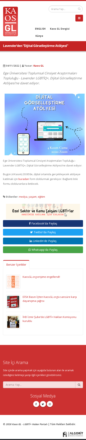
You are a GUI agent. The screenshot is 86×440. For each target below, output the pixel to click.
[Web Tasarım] (73, 433)
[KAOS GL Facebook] (36, 404)
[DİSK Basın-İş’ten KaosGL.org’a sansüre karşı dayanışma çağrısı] (13, 301)
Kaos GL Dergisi (60, 28)
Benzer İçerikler (16, 264)
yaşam (33, 196)
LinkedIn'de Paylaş (44, 241)
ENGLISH (40, 28)
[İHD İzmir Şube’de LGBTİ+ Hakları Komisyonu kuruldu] (13, 321)
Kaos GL (38, 65)
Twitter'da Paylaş (44, 232)
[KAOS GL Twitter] (43, 404)
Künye (39, 35)
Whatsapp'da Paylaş (44, 250)
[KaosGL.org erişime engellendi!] (13, 281)
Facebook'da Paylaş (44, 223)
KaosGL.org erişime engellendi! (41, 277)
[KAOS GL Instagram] (50, 404)
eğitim (41, 196)
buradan (23, 179)
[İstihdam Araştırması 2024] (43, 209)
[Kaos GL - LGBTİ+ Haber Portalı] (12, 21)
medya (23, 196)
